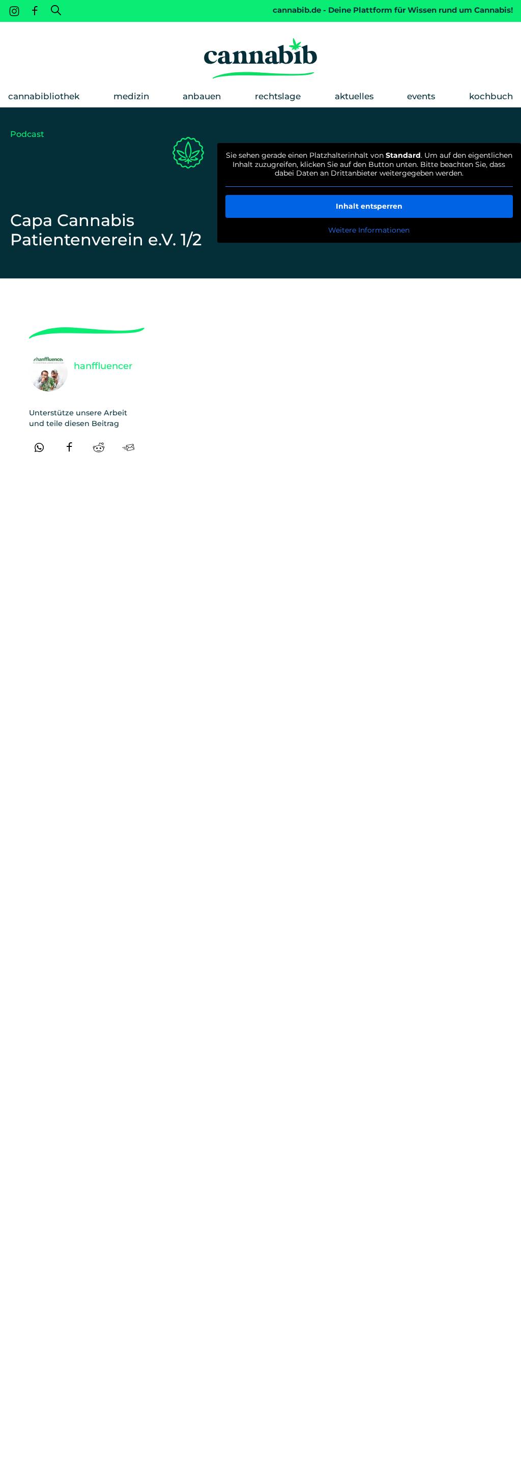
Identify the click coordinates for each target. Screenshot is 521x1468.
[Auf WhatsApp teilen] (39, 447)
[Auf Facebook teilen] (69, 447)
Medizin (131, 96)
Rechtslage (278, 96)
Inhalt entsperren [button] (369, 206)
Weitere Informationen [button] (369, 230)
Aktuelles (354, 96)
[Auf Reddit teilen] (99, 447)
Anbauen (202, 96)
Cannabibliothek (43, 96)
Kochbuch (491, 96)
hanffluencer (103, 366)
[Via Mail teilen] (128, 447)
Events (421, 96)
